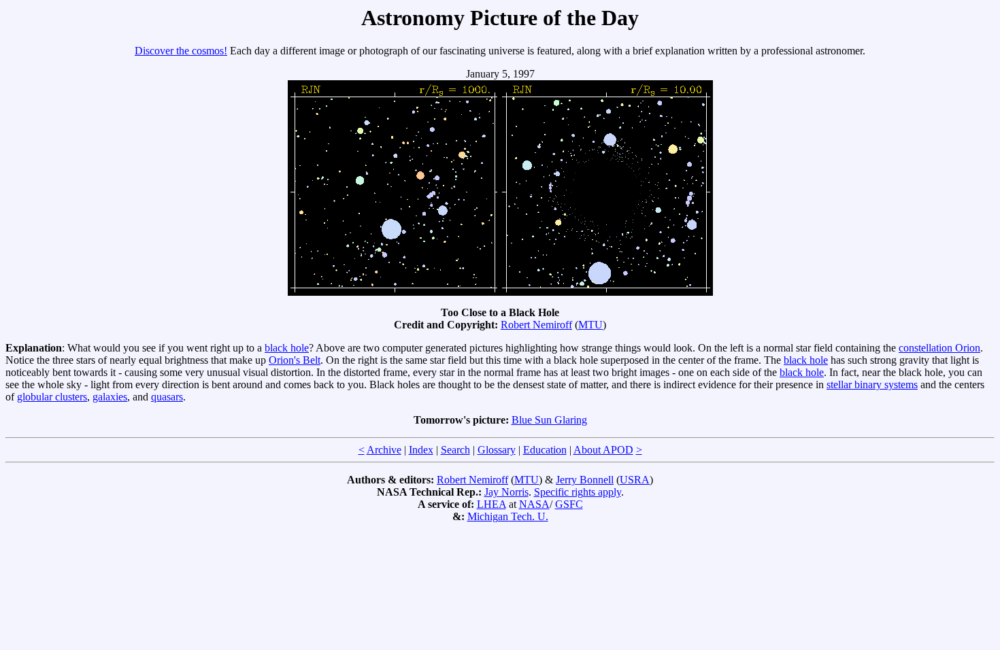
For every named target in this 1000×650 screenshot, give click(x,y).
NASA (534, 504)
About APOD (603, 450)
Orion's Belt (294, 360)
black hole (287, 348)
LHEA (491, 504)
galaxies (110, 397)
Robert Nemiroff (536, 324)
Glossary (497, 450)
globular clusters (52, 397)
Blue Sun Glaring (549, 420)
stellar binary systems (872, 384)
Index (421, 450)
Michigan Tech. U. (507, 516)
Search (455, 450)
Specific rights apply (577, 492)
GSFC (569, 504)
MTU (590, 324)
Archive (384, 450)
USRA (635, 479)
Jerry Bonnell (585, 479)
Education (545, 450)
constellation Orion (939, 348)
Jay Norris (506, 492)
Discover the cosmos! (181, 50)
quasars (167, 397)
